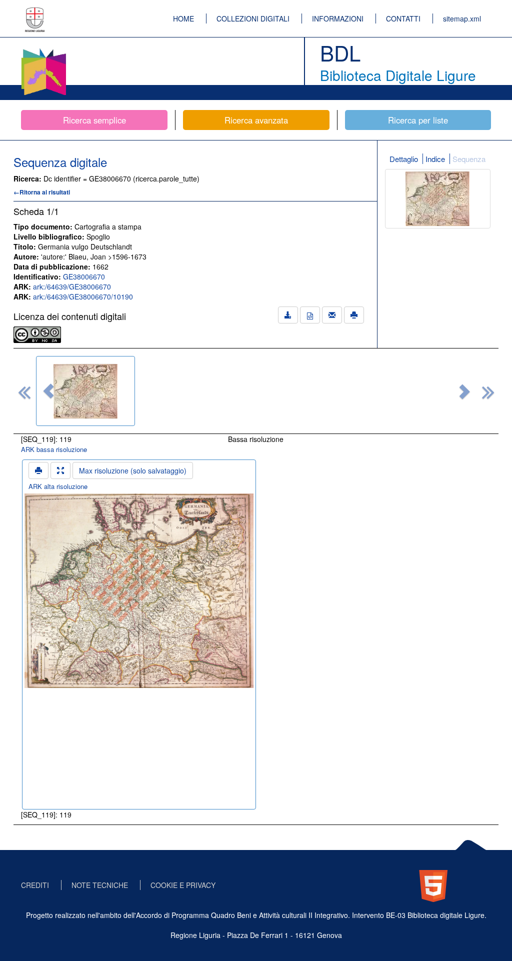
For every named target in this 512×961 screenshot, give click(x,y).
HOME (183, 19)
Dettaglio (404, 159)
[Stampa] (354, 315)
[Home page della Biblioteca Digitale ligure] (44, 50)
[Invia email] (332, 315)
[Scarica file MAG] (310, 315)
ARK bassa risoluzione (54, 449)
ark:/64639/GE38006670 (72, 287)
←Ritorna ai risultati (42, 192)
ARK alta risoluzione (58, 486)
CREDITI (35, 885)
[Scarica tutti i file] (288, 315)
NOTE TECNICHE (100, 885)
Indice (435, 159)
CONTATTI (403, 19)
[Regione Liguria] (35, 12)
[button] (48, 391)
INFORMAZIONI (338, 19)
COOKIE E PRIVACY (183, 885)
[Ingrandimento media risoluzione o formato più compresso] (60, 470)
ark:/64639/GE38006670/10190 (83, 297)
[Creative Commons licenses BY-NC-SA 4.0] (37, 333)
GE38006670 (84, 277)
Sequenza (469, 159)
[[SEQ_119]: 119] (85, 391)
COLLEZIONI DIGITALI (253, 19)
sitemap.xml (462, 19)
